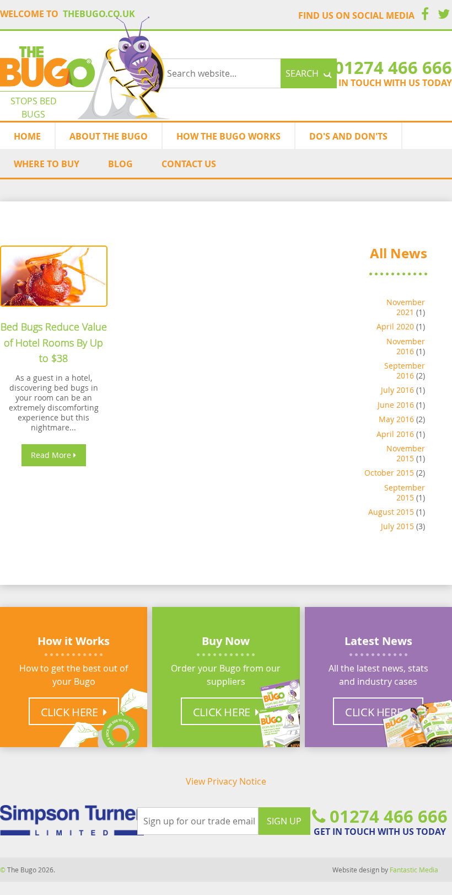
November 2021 (405, 307)
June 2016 (396, 404)
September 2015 (404, 492)
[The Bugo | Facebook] (425, 15)
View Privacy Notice (226, 781)
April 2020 (395, 326)
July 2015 (397, 526)
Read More (52, 455)
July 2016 (397, 390)
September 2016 (404, 370)
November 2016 (405, 346)
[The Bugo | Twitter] (443, 15)
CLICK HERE (223, 712)
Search (303, 73)
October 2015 (389, 472)
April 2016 (395, 434)
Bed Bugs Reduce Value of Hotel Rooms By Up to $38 (54, 342)
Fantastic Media (414, 869)
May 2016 (396, 419)
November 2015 (405, 453)
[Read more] (53, 276)
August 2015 (391, 512)
